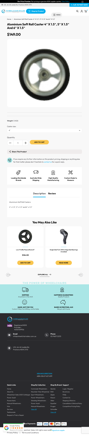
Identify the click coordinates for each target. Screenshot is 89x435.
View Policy (65, 1)
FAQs (64, 395)
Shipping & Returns (69, 401)
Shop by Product (37, 11)
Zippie (52, 395)
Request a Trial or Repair (15, 415)
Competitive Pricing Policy (71, 406)
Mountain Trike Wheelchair (40, 392)
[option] (25, 247)
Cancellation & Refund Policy (72, 403)
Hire (8, 406)
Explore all (43, 275)
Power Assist (11, 398)
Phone (52, 334)
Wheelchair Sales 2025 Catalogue (18, 395)
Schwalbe (53, 409)
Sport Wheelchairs (37, 395)
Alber (52, 401)
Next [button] (81, 275)
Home (9, 19)
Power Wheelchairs (37, 398)
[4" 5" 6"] (44, 130)
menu (58, 15)
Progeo (52, 406)
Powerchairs (11, 401)
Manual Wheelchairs (14, 403)
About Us (10, 392)
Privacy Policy (12, 433)
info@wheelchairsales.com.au (24, 336)
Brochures (66, 392)
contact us (48, 162)
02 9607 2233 (55, 336)
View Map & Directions (44, 373)
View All (34, 409)
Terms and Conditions (30, 433)
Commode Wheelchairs (39, 389)
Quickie (52, 389)
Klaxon (52, 398)
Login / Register (68, 389)
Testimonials (11, 412)
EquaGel (53, 403)
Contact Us (66, 398)
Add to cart (39, 142)
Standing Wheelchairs (38, 401)
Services (10, 409)
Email (15, 334)
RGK (52, 392)
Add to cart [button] (25, 263)
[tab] (39, 193)
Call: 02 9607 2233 (80, 5)
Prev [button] (8, 275)
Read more (63, 263)
